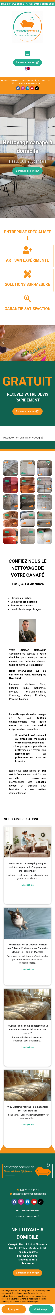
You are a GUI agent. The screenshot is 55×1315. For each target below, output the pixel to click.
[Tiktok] (37, 88)
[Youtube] (32, 88)
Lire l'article (28, 884)
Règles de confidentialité (27, 1216)
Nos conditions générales (27, 1211)
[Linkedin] (27, 88)
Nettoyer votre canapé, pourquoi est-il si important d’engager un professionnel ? (27, 867)
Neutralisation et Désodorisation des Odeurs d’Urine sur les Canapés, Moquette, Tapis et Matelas (27, 948)
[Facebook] (18, 88)
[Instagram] (23, 88)
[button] (27, 53)
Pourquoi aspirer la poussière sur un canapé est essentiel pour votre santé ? (27, 1029)
